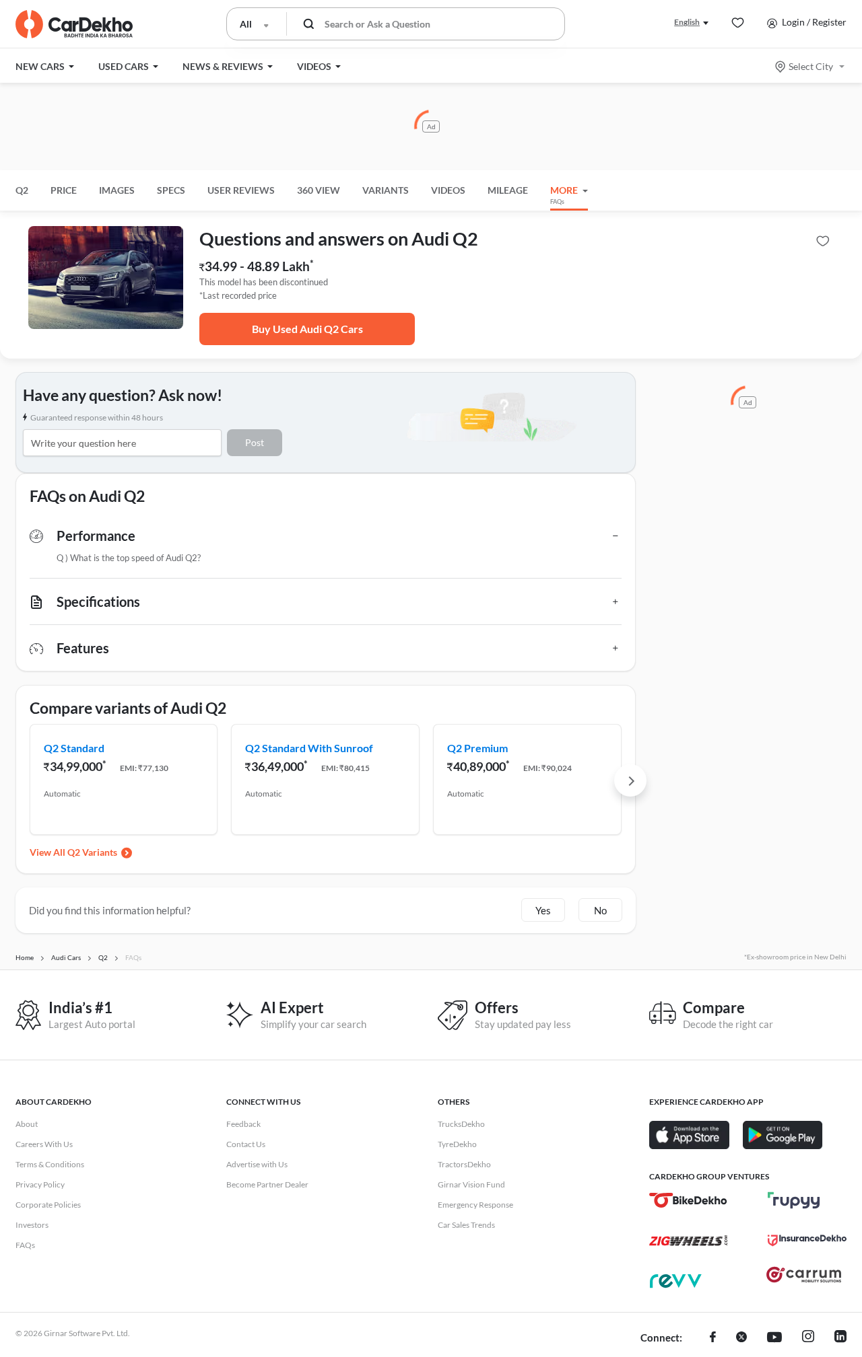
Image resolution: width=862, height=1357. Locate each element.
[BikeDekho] (688, 1200)
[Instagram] (808, 1338)
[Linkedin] (840, 1338)
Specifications (98, 601)
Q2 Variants (92, 852)
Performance (96, 535)
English (687, 22)
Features (83, 648)
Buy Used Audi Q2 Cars (307, 328)
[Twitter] (741, 1338)
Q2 (21, 190)
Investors (31, 1225)
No (600, 910)
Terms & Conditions (49, 1164)
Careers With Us (44, 1144)
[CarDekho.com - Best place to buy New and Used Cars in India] (74, 24)
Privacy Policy (40, 1184)
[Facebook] (713, 1338)
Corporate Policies (48, 1205)
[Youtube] (774, 1338)
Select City (811, 66)
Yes (543, 910)
